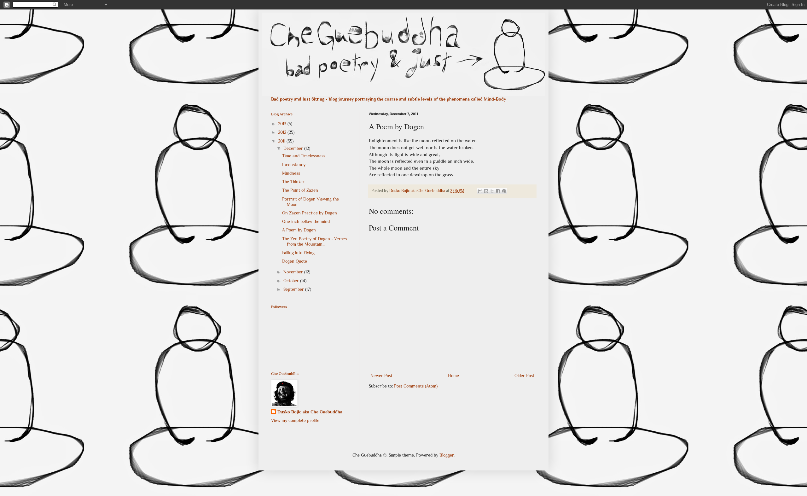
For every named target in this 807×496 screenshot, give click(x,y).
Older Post (524, 375)
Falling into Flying (298, 252)
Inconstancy (293, 164)
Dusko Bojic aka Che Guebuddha (309, 411)
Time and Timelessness (303, 155)
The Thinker (293, 181)
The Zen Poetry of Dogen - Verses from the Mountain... (314, 241)
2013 (282, 123)
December (293, 148)
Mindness (291, 173)
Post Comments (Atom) (416, 385)
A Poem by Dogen (299, 229)
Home (453, 375)
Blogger (446, 455)
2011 (282, 140)
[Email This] (480, 191)
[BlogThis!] (486, 191)
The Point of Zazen (300, 190)
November (293, 271)
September (294, 289)
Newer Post (381, 375)
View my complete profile (295, 420)
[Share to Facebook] (498, 191)
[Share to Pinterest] (504, 191)
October (291, 280)
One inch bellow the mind (306, 221)
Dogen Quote (294, 261)
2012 (282, 132)
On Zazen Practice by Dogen (309, 212)
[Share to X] (492, 191)
